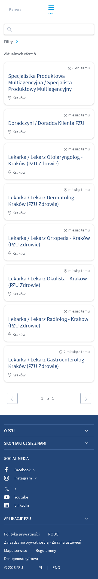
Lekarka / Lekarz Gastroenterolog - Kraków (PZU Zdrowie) (47, 362)
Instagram (23, 478)
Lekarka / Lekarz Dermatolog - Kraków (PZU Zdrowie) (42, 200)
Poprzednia (12, 398)
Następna (85, 398)
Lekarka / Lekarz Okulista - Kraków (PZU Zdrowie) (47, 281)
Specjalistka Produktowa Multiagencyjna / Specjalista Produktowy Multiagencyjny (40, 82)
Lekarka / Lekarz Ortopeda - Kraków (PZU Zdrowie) (49, 241)
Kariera (15, 9)
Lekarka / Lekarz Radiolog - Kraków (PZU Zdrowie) (48, 322)
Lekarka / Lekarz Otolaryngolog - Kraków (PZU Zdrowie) (45, 160)
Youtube (21, 497)
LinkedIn (21, 505)
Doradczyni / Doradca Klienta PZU (46, 122)
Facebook (22, 469)
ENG (56, 567)
